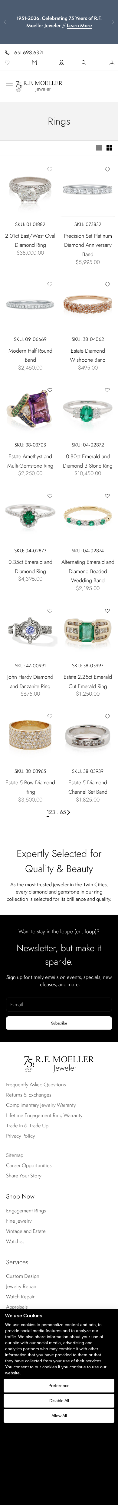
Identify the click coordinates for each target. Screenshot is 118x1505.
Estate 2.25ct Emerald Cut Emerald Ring (88, 681)
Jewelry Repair (21, 1286)
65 (63, 812)
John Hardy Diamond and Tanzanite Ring (30, 681)
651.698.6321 (29, 52)
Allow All (59, 1415)
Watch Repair (20, 1296)
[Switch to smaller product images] (109, 147)
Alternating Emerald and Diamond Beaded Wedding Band (87, 571)
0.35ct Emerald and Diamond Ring (30, 566)
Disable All (59, 1400)
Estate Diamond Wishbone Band (88, 355)
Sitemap (14, 1155)
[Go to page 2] (68, 812)
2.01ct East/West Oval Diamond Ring (30, 240)
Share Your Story (23, 1175)
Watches (15, 1241)
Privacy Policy (20, 1135)
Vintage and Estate (26, 1231)
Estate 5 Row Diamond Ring (30, 787)
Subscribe (59, 1023)
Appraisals (17, 1306)
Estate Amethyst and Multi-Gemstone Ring (30, 461)
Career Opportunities (29, 1165)
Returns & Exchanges (28, 1094)
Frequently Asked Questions (36, 1084)
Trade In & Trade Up (27, 1125)
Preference (59, 1385)
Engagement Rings (26, 1210)
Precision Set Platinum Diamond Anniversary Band (88, 245)
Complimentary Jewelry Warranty (41, 1105)
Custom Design (22, 1276)
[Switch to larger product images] (99, 147)
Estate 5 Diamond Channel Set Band (87, 787)
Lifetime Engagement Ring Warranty (44, 1115)
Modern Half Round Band (30, 355)
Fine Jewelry (19, 1221)
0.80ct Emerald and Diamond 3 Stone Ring (88, 461)
